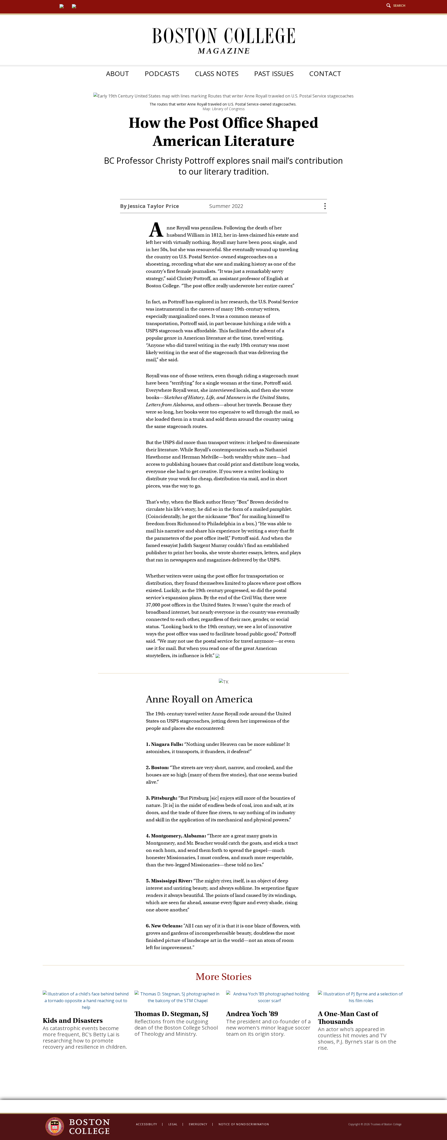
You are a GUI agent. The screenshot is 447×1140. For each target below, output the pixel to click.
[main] (223, 602)
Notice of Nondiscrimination (244, 1124)
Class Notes (217, 73)
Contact (325, 73)
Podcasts (162, 73)
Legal (172, 1124)
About (117, 73)
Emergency (198, 1124)
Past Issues (274, 73)
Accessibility (146, 1124)
